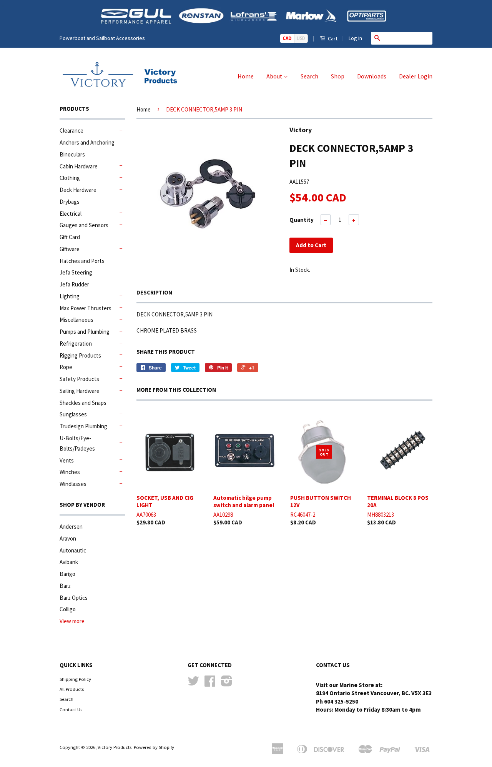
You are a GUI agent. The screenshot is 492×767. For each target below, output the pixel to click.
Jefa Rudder (74, 284)
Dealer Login (415, 76)
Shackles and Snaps (83, 402)
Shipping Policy (75, 679)
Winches (70, 472)
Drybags (70, 201)
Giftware (70, 249)
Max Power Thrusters (85, 308)
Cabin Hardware (79, 166)
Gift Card (70, 237)
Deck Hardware (78, 189)
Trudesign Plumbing (83, 426)
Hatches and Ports (82, 261)
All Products (72, 689)
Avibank (69, 562)
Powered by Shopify (154, 747)
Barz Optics (74, 597)
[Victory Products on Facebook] (210, 683)
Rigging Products (80, 355)
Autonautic (73, 550)
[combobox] (407, 38)
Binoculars (72, 154)
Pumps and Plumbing (85, 331)
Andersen (71, 526)
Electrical (70, 213)
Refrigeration (76, 343)
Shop (337, 76)
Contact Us (71, 709)
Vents (67, 460)
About (275, 76)
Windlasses (73, 483)
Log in (355, 38)
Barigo (67, 573)
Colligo (68, 609)
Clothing (70, 177)
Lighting (70, 296)
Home (246, 76)
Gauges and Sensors (84, 225)
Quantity (301, 219)
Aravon (68, 538)
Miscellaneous (76, 319)
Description (154, 292)
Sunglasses (73, 414)
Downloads (371, 76)
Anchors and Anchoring (87, 142)
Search (309, 76)
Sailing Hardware (80, 390)
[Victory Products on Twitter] (193, 683)
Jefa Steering (76, 272)
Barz (65, 585)
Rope (66, 367)
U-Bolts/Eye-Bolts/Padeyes (77, 443)
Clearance (71, 130)
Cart (332, 38)
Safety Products (79, 379)
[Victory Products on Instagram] (227, 683)
